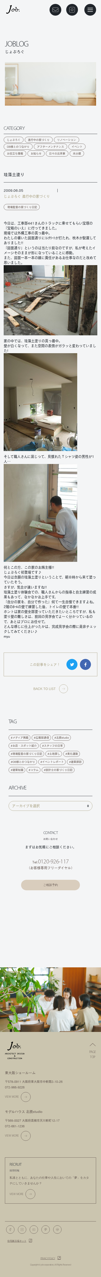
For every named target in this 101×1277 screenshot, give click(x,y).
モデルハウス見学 (50, 913)
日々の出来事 (57, 153)
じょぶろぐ (13, 139)
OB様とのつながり (18, 146)
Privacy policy (47, 1258)
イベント (77, 146)
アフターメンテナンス (50, 146)
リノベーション (66, 139)
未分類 (77, 153)
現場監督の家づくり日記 (22, 207)
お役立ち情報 (15, 153)
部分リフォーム (50, 939)
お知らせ (36, 153)
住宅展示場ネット (16, 1241)
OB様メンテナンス (50, 926)
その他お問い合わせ (51, 952)
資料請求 (50, 900)
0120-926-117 (53, 861)
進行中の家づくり (39, 139)
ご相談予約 (50, 885)
